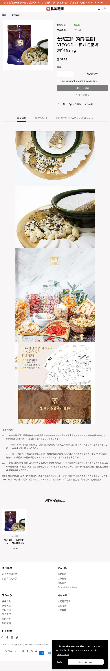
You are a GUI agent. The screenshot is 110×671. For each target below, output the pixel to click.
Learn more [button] (63, 654)
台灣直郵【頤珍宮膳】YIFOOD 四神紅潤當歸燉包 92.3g (15, 542)
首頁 (4, 15)
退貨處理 (6, 614)
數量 (59, 67)
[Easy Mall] (55, 9)
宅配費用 (6, 610)
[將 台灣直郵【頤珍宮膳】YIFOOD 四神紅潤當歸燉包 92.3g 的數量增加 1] (71, 74)
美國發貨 (62, 606)
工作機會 (62, 578)
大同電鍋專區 (64, 601)
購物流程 (6, 606)
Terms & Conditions (87, 81)
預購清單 (6, 618)
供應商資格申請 (9, 578)
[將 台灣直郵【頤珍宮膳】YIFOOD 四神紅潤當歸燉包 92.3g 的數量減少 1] (60, 74)
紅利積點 (6, 623)
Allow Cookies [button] (85, 662)
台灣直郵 (16, 15)
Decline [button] (60, 662)
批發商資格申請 (9, 574)
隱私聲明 (62, 583)
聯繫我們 (62, 574)
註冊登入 (6, 601)
